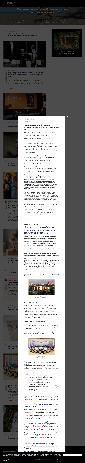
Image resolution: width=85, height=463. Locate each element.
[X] (29, 219)
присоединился (30, 311)
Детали (36, 224)
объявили (42, 142)
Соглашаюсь (72, 455)
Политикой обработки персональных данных (43, 459)
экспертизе (32, 167)
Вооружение (33, 119)
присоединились (40, 203)
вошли (51, 307)
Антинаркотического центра (37, 439)
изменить (44, 434)
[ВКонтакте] (25, 219)
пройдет (49, 273)
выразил (34, 157)
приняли (54, 417)
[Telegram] (32, 219)
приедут (40, 262)
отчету (31, 209)
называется (51, 179)
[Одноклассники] (27, 219)
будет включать (28, 412)
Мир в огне (26, 119)
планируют (37, 149)
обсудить (26, 436)
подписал (49, 132)
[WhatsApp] (34, 219)
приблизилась (53, 396)
